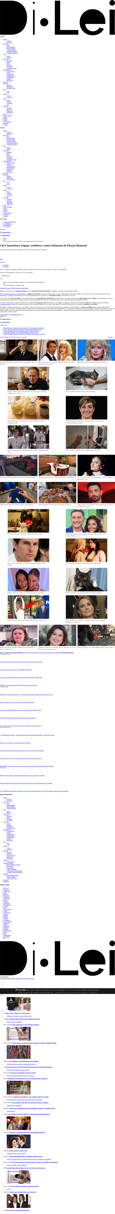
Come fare (9, 97)
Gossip (5, 900)
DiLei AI (5, 82)
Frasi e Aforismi (7, 115)
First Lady (6, 888)
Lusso (5, 908)
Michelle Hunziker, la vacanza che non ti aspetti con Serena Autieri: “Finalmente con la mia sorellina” (27, 766)
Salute (8, 62)
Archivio (31, 978)
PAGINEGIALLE (38, 990)
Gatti (8, 92)
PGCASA (55, 990)
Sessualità (9, 67)
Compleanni (6, 898)
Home (5, 238)
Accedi (2, 36)
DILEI (74, 990)
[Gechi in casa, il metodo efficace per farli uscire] (59, 1189)
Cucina (9, 96)
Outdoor (9, 79)
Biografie (5, 901)
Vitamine (5, 929)
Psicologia (9, 65)
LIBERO (28, 990)
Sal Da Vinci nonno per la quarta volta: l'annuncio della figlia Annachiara (22, 329)
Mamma (9, 85)
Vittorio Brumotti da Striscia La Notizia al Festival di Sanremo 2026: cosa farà (24, 334)
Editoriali (9, 108)
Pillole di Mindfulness (12, 875)
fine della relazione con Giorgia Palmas (15, 294)
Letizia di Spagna (11, 50)
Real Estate (10, 80)
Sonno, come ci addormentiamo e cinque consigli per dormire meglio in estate (20, 710)
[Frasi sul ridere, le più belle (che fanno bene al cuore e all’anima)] (59, 1100)
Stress (4, 934)
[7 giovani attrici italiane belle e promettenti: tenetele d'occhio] (59, 1153)
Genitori (5, 918)
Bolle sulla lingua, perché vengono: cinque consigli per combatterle (18, 718)
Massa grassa (10, 868)
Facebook (6, 265)
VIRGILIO (32, 990)
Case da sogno (10, 71)
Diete (8, 64)
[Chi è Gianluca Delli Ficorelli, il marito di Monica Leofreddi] (59, 1016)
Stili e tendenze (7, 909)
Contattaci (12, 978)
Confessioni (6, 903)
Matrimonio (10, 86)
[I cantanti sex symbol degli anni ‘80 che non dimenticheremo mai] (59, 1123)
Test (8, 105)
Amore (8, 823)
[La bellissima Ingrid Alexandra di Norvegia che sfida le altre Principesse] (59, 1075)
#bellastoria (10, 112)
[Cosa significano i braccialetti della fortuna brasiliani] (59, 1052)
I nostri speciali (7, 121)
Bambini (5, 917)
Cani (8, 91)
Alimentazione (7, 935)
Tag (4, 938)
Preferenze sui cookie (45, 992)
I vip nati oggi (7, 223)
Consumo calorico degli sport (14, 872)
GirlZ (4, 99)
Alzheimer (6, 927)
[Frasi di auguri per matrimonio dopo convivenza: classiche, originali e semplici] (59, 1034)
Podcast (5, 118)
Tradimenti (6, 897)
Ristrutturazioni (11, 76)
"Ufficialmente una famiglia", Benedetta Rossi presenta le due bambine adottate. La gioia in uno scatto (27, 735)
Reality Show (7, 891)
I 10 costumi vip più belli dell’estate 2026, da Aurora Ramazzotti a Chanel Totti (21, 677)
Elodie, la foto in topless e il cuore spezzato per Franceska (15, 743)
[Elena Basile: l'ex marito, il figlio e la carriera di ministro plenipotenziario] (59, 1111)
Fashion (9, 102)
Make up (5, 914)
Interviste (9, 109)
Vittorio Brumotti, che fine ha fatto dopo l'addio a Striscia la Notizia (21, 331)
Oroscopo (6, 123)
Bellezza (9, 57)
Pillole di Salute (11, 877)
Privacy (30, 992)
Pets (4, 89)
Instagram (6, 266)
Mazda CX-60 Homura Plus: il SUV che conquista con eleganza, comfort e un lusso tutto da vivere (26, 694)
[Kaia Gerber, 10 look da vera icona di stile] (59, 1004)
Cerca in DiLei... (5, 977)
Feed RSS (26, 978)
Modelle (5, 894)
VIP (4, 240)
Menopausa (6, 923)
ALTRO (2, 127)
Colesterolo (6, 926)
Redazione (6, 881)
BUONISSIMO (91, 990)
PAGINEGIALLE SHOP (47, 990)
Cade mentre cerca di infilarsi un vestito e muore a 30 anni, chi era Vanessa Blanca (22, 750)
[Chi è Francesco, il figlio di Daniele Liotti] (59, 1201)
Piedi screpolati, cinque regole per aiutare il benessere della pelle (17, 702)
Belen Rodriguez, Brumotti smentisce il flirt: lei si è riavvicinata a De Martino (23, 328)
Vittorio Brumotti (15, 288)
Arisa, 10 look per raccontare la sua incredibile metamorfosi (16, 669)
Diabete (5, 924)
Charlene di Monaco (12, 51)
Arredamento (10, 74)
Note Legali (25, 992)
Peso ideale (10, 866)
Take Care (6, 59)
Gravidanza (6, 920)
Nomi (4, 114)
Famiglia (5, 915)
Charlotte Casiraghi (12, 53)
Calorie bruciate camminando (14, 871)
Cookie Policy (36, 992)
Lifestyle (9, 41)
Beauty (9, 100)
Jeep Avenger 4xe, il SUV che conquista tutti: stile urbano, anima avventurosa (20, 725)
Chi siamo (20, 992)
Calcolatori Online (12, 68)
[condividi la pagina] (1, 279)
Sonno (5, 932)
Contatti (5, 124)
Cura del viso (6, 912)
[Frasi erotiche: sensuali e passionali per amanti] (59, 1177)
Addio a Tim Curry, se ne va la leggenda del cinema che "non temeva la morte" (21, 758)
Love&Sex (10, 103)
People (5, 39)
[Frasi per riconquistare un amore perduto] (59, 1070)
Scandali (5, 906)
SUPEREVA (96, 990)
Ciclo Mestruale (7, 921)
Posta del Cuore (11, 88)
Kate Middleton (11, 47)
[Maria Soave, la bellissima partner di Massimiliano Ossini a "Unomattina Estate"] (59, 1105)
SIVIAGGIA (78, 990)
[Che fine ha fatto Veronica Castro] (59, 1142)
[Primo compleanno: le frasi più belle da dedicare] (59, 1022)
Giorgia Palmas (24, 288)
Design (9, 73)
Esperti (5, 117)
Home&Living (7, 70)
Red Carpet (6, 895)
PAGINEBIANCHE (61, 990)
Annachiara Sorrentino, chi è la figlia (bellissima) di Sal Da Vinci (20, 332)
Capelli (5, 911)
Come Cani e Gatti (12, 878)
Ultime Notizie (11, 861)
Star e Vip (6, 44)
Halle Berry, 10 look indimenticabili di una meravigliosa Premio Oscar (18, 685)
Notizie (5, 120)
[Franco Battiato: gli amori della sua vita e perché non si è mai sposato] (59, 1165)
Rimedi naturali (7, 930)
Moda (8, 56)
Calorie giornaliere (12, 869)
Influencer (6, 889)
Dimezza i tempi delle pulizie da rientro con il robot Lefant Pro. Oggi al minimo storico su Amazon (26, 783)
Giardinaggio (10, 77)
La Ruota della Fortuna (9, 222)
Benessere (9, 60)
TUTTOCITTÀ (69, 990)
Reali (8, 45)
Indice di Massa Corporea (13, 864)
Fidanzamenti (7, 905)
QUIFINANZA (84, 990)
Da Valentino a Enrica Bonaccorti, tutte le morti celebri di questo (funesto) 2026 (21, 662)
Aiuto (51, 992)
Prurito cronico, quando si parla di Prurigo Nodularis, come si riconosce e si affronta (22, 775)
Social (5, 892)
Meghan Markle (11, 48)
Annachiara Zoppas (5, 288)
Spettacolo (9, 42)
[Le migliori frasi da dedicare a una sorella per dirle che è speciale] (59, 1088)
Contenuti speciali (5, 978)
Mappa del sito (19, 978)
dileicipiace (10, 111)
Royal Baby (6, 937)
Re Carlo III (6, 226)
